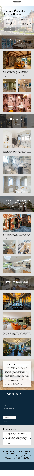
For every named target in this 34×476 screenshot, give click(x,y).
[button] (17, 4)
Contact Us (9, 29)
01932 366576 (22, 458)
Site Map (23, 467)
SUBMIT (5, 421)
